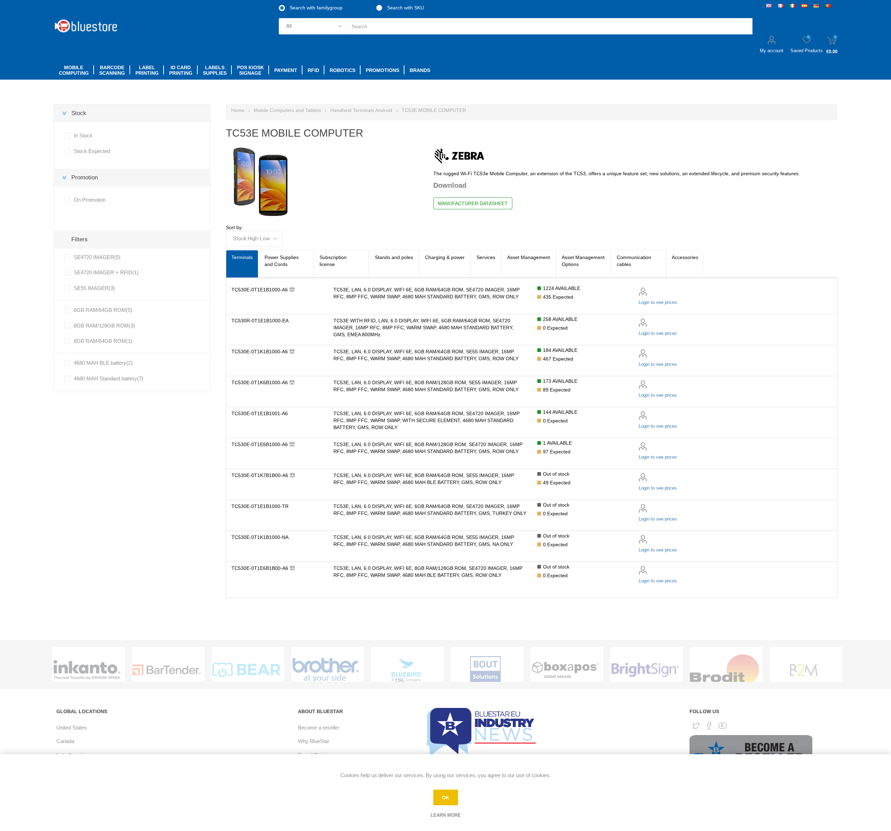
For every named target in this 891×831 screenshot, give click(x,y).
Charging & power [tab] (445, 257)
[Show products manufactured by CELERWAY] (804, 670)
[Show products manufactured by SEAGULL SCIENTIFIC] (86, 670)
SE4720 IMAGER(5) (97, 257)
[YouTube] (722, 725)
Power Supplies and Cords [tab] (282, 261)
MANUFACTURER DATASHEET (473, 203)
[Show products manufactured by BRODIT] (644, 670)
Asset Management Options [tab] (583, 261)
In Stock (83, 135)
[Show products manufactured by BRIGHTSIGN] (565, 670)
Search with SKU (405, 7)
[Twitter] (696, 726)
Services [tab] (485, 257)
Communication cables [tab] (634, 261)
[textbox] (550, 26)
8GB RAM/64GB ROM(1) (103, 341)
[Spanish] (804, 5)
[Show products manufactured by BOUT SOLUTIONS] (405, 670)
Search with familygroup (315, 7)
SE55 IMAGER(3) (94, 288)
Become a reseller (318, 728)
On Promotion (89, 200)
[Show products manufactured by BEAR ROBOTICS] (166, 670)
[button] (263, 289)
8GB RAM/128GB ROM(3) (104, 326)
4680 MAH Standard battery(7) (108, 378)
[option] (88, 664)
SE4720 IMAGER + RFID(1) (106, 272)
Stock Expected (92, 151)
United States (71, 728)
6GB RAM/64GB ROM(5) (103, 310)
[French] (780, 5)
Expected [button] (558, 297)
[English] (768, 5)
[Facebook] (709, 725)
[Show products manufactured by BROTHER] (246, 670)
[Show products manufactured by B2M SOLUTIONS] (724, 670)
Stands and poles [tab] (394, 257)
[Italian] (792, 5)
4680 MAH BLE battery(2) (103, 363)
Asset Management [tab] (528, 257)
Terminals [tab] (242, 257)
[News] (483, 731)
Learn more (446, 815)
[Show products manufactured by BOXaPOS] (485, 670)
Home (237, 110)
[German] (816, 5)
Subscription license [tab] (333, 261)
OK (445, 797)
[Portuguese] (828, 5)
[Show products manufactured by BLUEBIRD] (326, 670)
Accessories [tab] (685, 257)
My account (771, 50)
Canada (65, 741)
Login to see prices (658, 302)
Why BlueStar (313, 741)
